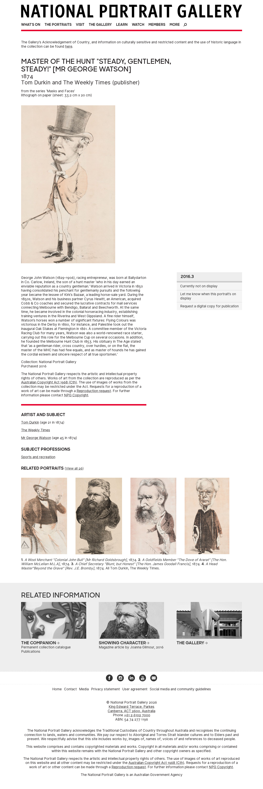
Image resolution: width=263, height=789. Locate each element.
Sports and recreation (38, 457)
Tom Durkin (35, 82)
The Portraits (58, 24)
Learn (122, 24)
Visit (80, 24)
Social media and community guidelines (180, 689)
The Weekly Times (87, 82)
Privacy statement (105, 689)
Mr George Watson (36, 438)
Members (156, 24)
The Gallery (100, 24)
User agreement (134, 689)
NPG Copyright (76, 395)
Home (57, 689)
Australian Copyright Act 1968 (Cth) (49, 382)
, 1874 (80, 560)
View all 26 (74, 468)
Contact (70, 689)
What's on (30, 24)
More (175, 24)
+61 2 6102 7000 (137, 715)
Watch (138, 24)
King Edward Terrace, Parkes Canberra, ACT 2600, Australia (131, 709)
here (68, 46)
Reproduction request (94, 391)
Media (84, 689)
